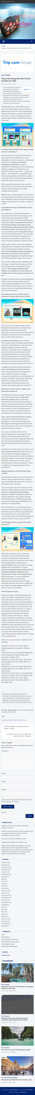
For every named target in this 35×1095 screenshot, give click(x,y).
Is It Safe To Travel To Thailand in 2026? (13, 839)
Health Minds (5, 955)
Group (6, 720)
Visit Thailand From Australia (10, 942)
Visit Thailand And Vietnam (9, 939)
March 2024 (5, 916)
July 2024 (4, 907)
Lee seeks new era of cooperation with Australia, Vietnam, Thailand (19, 735)
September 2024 (6, 902)
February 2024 (5, 919)
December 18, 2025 (6, 84)
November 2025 (6, 869)
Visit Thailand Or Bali (7, 944)
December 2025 (6, 867)
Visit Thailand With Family (9, 946)
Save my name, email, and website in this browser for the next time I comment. (16, 800)
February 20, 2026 (6, 1082)
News (3, 934)
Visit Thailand (5, 75)
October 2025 (5, 872)
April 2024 (4, 914)
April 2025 (4, 886)
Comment (5, 751)
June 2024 (4, 909)
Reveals (10, 720)
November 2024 (6, 898)
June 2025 (4, 881)
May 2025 (4, 883)
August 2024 (5, 905)
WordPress (23, 1092)
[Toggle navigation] (3, 41)
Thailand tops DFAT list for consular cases (14, 842)
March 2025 (5, 888)
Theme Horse (29, 1090)
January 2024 (5, 921)
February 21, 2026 (6, 1052)
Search (3, 812)
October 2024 (5, 900)
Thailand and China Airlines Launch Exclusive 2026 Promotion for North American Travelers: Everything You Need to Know (17, 833)
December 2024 (6, 895)
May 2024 (4, 912)
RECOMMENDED (8, 961)
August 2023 (5, 926)
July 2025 (4, 879)
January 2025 (5, 893)
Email (3, 781)
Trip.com (23, 720)
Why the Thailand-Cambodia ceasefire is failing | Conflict (16, 727)
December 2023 (6, 923)
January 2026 (5, 865)
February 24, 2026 (6, 990)
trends (19, 720)
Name (3, 773)
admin (14, 84)
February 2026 (5, 862)
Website (3, 789)
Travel (15, 720)
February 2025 (5, 891)
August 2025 (5, 876)
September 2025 (6, 874)
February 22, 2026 (6, 1022)
